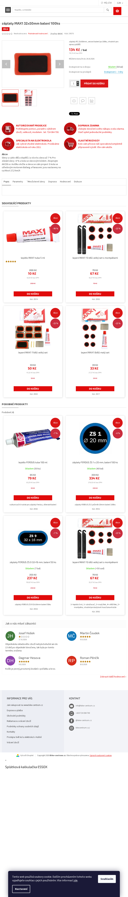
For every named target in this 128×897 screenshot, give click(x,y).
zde (76, 880)
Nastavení (21, 889)
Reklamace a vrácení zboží (19, 721)
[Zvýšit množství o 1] (77, 82)
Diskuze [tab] (78, 181)
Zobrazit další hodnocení (112, 676)
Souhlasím (106, 879)
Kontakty (11, 731)
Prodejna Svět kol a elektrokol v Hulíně (24, 737)
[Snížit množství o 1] (77, 84)
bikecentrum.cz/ (83, 727)
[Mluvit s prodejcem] (83, 100)
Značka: (56, 33)
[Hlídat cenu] (91, 100)
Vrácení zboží (13, 742)
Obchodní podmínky (16, 715)
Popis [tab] (6, 181)
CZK (119, 3)
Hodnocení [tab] (65, 181)
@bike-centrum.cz (84, 720)
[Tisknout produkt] (74, 100)
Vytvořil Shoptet (27, 755)
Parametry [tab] (18, 181)
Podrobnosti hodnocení (38, 33)
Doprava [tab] (52, 181)
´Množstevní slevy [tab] (35, 181)
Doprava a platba (15, 710)
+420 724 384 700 (83, 713)
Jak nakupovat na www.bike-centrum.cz (25, 705)
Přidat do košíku (94, 83)
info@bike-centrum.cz (85, 705)
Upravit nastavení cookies (101, 755)
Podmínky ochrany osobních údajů (23, 726)
